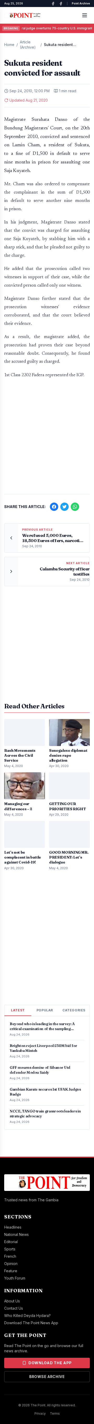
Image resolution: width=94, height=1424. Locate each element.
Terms (55, 1413)
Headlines (12, 1227)
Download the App (50, 1363)
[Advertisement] (47, 439)
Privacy (40, 1413)
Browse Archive (47, 1376)
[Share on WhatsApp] (75, 507)
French (10, 1256)
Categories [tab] (73, 1010)
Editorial (11, 1242)
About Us (12, 1301)
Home (9, 44)
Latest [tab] (18, 1010)
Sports (9, 1249)
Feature (10, 1271)
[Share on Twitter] (64, 507)
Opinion (10, 1263)
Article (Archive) (28, 44)
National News (16, 1234)
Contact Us (13, 1308)
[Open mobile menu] (84, 15)
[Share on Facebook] (54, 507)
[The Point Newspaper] (61, 3)
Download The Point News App (31, 1323)
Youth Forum (14, 1278)
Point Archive (81, 3)
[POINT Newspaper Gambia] (53, 3)
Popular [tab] (45, 1010)
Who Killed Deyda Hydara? (27, 1315)
